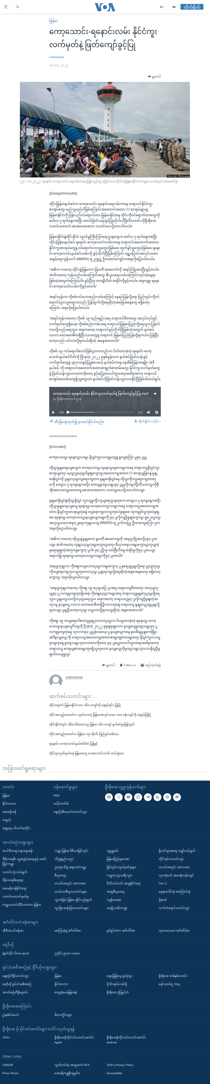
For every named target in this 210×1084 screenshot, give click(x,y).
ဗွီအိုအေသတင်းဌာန (69, 398)
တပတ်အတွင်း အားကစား (70, 883)
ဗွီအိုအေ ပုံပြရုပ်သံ (118, 992)
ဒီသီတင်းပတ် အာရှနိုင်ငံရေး (124, 883)
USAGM (7, 1065)
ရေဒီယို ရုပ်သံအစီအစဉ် (16, 984)
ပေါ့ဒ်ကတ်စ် (61, 803)
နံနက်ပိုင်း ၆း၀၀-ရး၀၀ (15, 953)
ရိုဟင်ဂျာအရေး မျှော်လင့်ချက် (177, 850)
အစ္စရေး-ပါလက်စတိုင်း (16, 828)
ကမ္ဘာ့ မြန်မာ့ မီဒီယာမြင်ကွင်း (71, 850)
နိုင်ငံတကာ (9, 803)
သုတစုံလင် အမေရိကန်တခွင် (176, 875)
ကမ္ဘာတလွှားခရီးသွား (119, 875)
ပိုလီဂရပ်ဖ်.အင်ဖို (117, 984)
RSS (56, 795)
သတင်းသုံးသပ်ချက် (14, 872)
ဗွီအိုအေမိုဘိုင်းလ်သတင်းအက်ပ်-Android (126, 1040)
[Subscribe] (177, 797)
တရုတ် (6, 819)
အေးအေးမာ (56, 57)
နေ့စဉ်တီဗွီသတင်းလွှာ (15, 975)
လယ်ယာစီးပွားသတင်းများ (71, 891)
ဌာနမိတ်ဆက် (10, 1014)
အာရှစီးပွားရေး (116, 891)
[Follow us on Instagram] (138, 797)
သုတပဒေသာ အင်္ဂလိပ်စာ (174, 930)
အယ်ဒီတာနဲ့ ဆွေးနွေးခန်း (17, 850)
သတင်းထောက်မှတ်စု (15, 896)
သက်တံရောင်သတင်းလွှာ (174, 907)
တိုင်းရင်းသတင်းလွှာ (171, 858)
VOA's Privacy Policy (120, 1065)
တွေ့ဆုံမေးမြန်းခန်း (66, 992)
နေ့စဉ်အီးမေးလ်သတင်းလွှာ (70, 811)
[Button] (154, 77)
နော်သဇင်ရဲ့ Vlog (169, 984)
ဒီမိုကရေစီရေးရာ (12, 880)
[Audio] (162, 7)
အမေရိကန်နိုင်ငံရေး (14, 888)
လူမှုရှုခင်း (113, 850)
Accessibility (114, 1073)
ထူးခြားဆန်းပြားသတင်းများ (72, 907)
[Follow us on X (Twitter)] (118, 797)
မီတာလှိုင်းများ (63, 1014)
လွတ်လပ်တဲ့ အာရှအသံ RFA (72, 1065)
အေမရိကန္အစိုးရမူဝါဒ (67, 1073)
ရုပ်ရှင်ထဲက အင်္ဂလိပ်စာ (121, 930)
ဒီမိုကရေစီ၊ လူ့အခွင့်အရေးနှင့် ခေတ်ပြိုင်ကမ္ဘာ (24, 861)
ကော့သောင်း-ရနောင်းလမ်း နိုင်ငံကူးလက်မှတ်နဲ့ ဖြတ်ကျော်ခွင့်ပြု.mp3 (100, 393)
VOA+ (6, 1037)
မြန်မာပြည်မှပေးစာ (118, 858)
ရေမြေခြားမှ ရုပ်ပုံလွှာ (119, 975)
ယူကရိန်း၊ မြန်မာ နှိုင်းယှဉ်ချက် (73, 899)
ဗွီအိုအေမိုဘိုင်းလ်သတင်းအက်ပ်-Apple (74, 1040)
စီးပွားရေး (60, 875)
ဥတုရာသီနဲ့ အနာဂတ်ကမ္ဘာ (70, 867)
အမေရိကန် (9, 811)
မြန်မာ (53, 21)
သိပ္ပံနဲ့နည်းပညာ (64, 858)
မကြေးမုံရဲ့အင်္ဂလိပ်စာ (68, 930)
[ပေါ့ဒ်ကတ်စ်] (167, 797)
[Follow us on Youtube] (128, 797)
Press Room (10, 1073)
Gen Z (163, 883)
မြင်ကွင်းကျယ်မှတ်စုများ (121, 867)
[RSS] (157, 797)
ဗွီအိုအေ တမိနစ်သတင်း (173, 975)
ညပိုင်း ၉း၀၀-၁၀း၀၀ (67, 953)
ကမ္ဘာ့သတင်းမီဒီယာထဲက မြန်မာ (21, 904)
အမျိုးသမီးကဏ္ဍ (117, 907)
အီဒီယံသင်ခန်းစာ (12, 930)
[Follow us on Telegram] (148, 797)
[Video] (174, 7)
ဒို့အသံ (163, 899)
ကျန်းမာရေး (114, 899)
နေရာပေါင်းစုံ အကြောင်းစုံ (174, 891)
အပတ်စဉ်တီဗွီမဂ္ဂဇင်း (15, 992)
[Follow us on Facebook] (109, 797)
